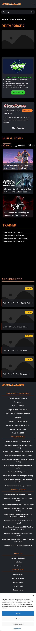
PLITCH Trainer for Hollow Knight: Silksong (18, 476)
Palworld (18, 417)
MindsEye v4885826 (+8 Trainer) (18, 472)
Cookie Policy (17, 628)
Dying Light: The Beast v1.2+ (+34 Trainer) (18, 455)
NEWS (8, 145)
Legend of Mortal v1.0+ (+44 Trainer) (18, 441)
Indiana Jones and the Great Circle (18, 425)
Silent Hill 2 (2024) (18, 433)
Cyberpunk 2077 (18, 406)
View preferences (18, 624)
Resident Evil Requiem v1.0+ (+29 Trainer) (18, 494)
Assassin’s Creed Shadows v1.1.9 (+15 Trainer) (18, 504)
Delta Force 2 (21, 19)
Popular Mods (18, 582)
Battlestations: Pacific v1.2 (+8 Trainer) (18, 486)
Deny (18, 619)
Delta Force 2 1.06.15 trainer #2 (13, 241)
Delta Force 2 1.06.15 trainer (12, 232)
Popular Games (18, 574)
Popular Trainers (18, 578)
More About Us (18, 128)
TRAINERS (21, 145)
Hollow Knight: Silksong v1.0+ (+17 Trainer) (18, 451)
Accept (18, 613)
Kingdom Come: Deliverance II (18, 410)
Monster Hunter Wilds (18, 429)
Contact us (18, 562)
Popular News (18, 590)
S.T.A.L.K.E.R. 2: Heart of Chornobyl (18, 413)
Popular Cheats (18, 586)
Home (4, 19)
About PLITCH (18, 92)
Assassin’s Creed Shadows (18, 398)
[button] (33, 595)
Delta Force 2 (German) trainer (13, 235)
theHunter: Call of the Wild (18, 421)
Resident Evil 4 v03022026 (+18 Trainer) (18, 545)
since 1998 (26, 110)
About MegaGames (18, 558)
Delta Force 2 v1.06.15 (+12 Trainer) (15, 238)
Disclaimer (18, 566)
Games (11, 19)
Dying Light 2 (18, 402)
